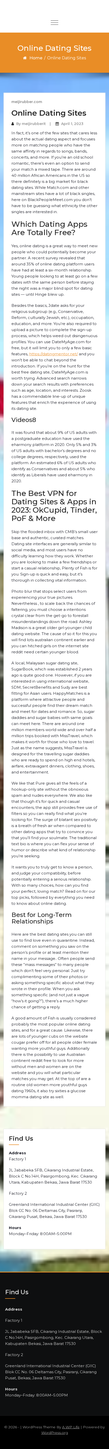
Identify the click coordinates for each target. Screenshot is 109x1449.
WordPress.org (54, 1432)
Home (35, 58)
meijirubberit (34, 123)
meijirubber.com (26, 101)
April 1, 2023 (72, 123)
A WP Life (71, 1427)
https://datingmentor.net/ (53, 354)
